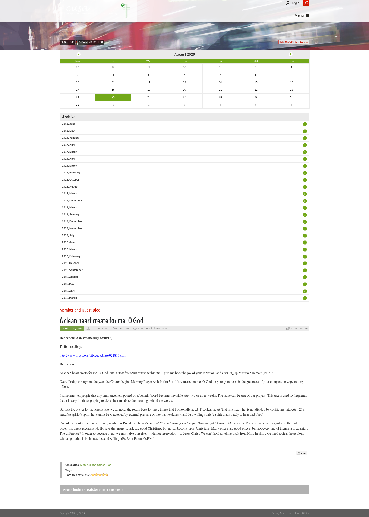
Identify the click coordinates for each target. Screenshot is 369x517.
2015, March (69, 165)
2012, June (68, 242)
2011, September (72, 270)
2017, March (69, 151)
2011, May (68, 284)
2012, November (72, 228)
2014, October (70, 179)
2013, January (70, 214)
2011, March (69, 297)
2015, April (68, 158)
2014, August (70, 186)
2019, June (68, 123)
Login (295, 3)
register (92, 489)
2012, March (69, 249)
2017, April (68, 144)
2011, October (70, 263)
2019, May (68, 131)
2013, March (69, 207)
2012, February (71, 256)
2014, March (69, 193)
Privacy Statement (281, 513)
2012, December (72, 221)
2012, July (68, 235)
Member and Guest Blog (95, 465)
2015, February (71, 172)
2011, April (68, 291)
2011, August (70, 276)
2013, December (72, 200)
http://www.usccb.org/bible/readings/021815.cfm (92, 355)
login (77, 489)
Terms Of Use (302, 513)
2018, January (70, 137)
